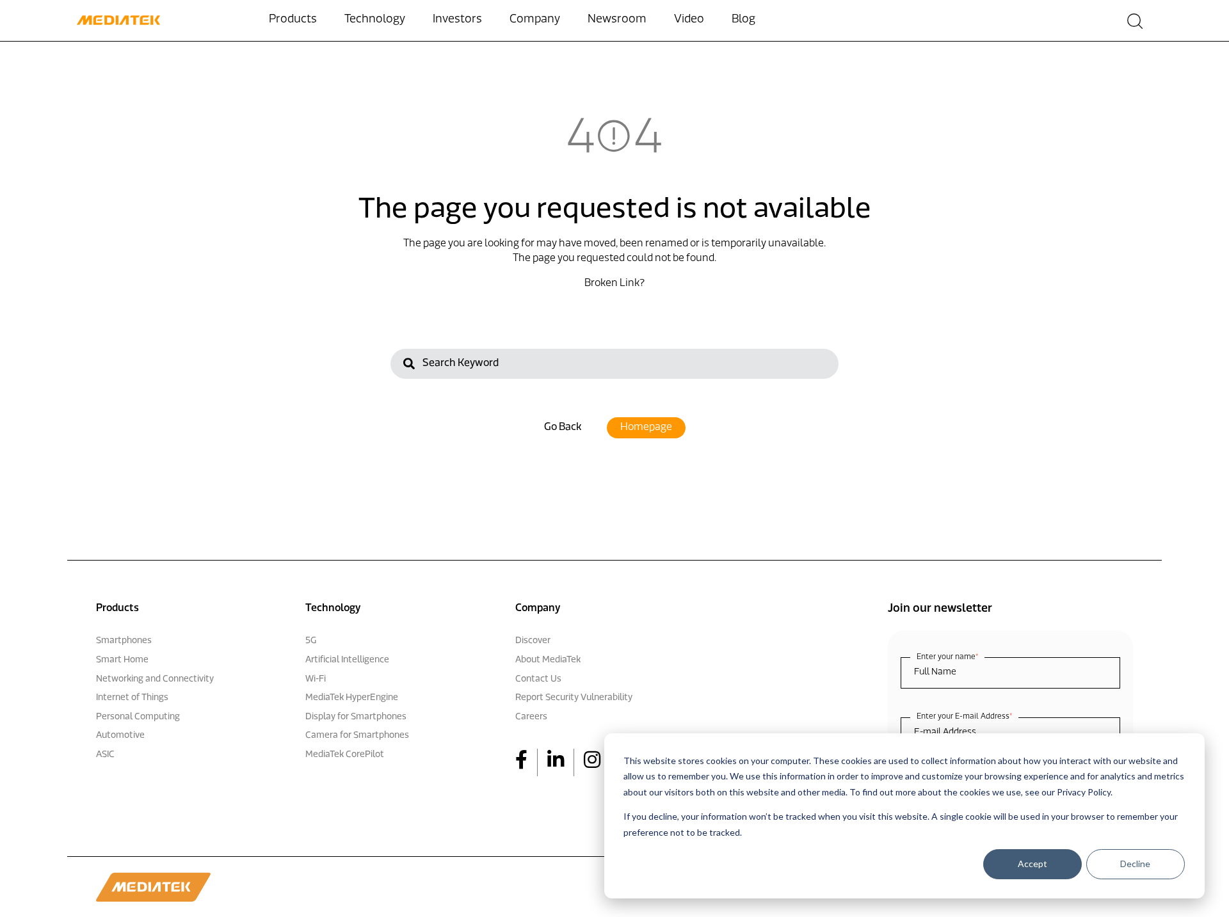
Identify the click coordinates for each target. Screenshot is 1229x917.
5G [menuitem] (310, 641)
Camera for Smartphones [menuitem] (357, 735)
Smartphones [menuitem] (124, 641)
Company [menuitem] (535, 20)
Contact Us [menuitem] (538, 679)
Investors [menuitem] (457, 20)
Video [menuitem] (689, 20)
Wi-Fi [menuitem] (315, 679)
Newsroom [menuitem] (617, 20)
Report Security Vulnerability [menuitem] (573, 698)
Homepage (646, 427)
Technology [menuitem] (374, 20)
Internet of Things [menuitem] (132, 698)
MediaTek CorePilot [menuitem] (344, 755)
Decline (1135, 863)
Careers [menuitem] (531, 717)
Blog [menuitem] (743, 20)
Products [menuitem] (293, 20)
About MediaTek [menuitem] (548, 660)
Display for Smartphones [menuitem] (355, 717)
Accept (1032, 863)
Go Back (562, 427)
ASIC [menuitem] (105, 755)
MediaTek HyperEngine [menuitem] (351, 698)
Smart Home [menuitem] (122, 660)
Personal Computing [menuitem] (138, 717)
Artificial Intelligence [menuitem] (347, 660)
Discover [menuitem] (532, 641)
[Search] (409, 365)
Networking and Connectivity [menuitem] (155, 679)
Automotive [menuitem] (120, 735)
